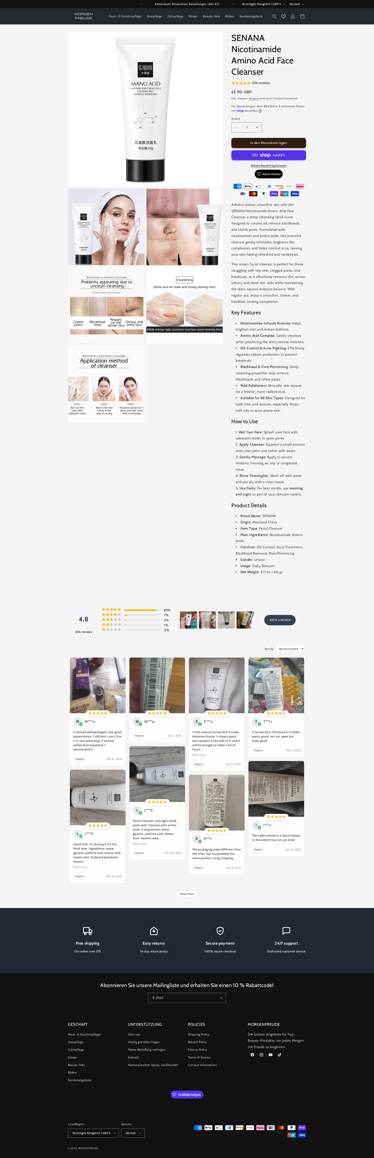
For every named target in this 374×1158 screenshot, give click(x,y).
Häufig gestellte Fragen (144, 1042)
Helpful (79, 759)
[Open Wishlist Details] (283, 16)
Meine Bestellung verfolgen (147, 1050)
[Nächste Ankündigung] (233, 4)
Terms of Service (199, 1057)
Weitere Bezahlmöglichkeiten (269, 165)
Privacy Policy (197, 1050)
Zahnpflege (76, 1050)
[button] (274, 16)
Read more (80, 867)
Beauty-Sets (76, 1065)
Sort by (269, 648)
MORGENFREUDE (88, 1148)
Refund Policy (197, 1042)
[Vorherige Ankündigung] (141, 4)
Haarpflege (75, 1042)
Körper (72, 1057)
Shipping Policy (199, 1034)
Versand (254, 98)
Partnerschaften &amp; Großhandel (152, 1065)
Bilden (72, 1072)
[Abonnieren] (221, 998)
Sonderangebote (79, 1080)
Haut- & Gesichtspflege (84, 1034)
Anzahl (235, 118)
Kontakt (133, 1057)
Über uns (134, 1034)
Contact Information (202, 1065)
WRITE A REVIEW (279, 620)
